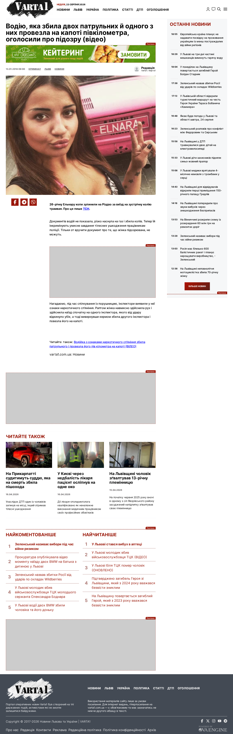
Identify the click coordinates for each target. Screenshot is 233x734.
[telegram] (225, 721)
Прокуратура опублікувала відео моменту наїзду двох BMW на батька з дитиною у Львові (45, 561)
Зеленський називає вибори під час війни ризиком (44, 546)
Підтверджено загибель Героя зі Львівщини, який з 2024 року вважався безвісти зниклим (123, 583)
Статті (127, 9)
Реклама (81, 54)
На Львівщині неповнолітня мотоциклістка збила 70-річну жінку (199, 272)
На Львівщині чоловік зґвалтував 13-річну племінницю (130, 478)
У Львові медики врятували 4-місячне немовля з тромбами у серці (199, 174)
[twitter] (208, 721)
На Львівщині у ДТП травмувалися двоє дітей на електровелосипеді (198, 145)
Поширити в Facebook (15, 202)
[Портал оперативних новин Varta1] (29, 9)
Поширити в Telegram (24, 202)
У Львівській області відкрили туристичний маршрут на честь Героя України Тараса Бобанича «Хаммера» (200, 101)
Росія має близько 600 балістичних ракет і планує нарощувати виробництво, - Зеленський (197, 254)
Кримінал (35, 69)
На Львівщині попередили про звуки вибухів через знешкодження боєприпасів (199, 207)
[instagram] (214, 721)
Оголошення (158, 9)
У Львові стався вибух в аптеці (117, 544)
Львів (78, 9)
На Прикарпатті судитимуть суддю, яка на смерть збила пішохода (28, 480)
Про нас (12, 730)
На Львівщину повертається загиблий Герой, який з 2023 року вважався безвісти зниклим (122, 600)
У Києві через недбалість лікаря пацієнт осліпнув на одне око (76, 480)
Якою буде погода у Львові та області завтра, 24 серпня (198, 117)
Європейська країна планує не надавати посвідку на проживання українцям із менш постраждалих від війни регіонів (201, 40)
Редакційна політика (84, 730)
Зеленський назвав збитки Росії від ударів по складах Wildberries (43, 577)
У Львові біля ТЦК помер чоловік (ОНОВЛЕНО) (118, 567)
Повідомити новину (213, 9)
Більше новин (197, 286)
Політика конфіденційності (124, 730)
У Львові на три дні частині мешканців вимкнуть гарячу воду (201, 56)
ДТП (140, 9)
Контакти (43, 730)
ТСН (86, 208)
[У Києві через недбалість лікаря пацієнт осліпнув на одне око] (81, 455)
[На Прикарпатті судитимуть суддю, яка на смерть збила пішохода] (29, 455)
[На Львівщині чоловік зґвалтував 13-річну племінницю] (132, 455)
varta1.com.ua (96, 707)
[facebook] (202, 721)
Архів (151, 730)
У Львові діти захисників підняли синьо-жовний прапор (200, 159)
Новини (63, 9)
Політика (111, 9)
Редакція (27, 730)
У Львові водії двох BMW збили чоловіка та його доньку (40, 607)
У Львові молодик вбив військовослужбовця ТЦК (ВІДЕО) (119, 555)
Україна (92, 9)
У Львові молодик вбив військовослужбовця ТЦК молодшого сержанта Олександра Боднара (45, 592)
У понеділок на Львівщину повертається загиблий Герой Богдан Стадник (199, 70)
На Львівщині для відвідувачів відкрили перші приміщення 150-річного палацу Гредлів (201, 190)
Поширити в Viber (33, 202)
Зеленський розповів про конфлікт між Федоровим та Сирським (202, 130)
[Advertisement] (102, 272)
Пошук (219, 9)
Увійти (208, 9)
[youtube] (219, 721)
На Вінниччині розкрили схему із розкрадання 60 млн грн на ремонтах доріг (200, 223)
